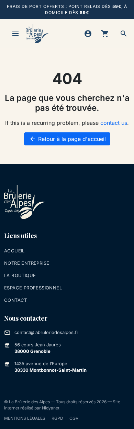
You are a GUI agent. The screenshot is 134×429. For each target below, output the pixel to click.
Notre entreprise (26, 263)
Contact (15, 300)
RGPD (57, 418)
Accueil (14, 250)
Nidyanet (50, 407)
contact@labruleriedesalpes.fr (46, 332)
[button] (124, 33)
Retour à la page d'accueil (67, 138)
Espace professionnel (33, 287)
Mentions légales (24, 418)
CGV (73, 418)
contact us (113, 122)
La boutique (20, 275)
